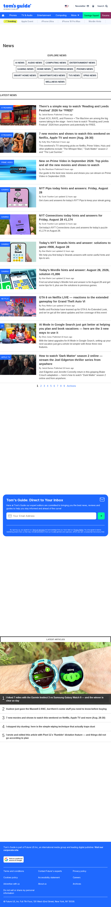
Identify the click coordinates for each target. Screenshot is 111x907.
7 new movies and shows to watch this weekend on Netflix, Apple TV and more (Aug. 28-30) (55, 718)
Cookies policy (10, 877)
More (73, 15)
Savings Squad (91, 15)
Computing (61, 15)
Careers (77, 877)
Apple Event (27, 21)
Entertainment (44, 15)
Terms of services (38, 530)
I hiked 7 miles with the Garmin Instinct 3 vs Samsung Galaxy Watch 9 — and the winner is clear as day (54, 699)
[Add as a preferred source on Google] (13, 859)
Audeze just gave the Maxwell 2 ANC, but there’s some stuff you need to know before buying (56, 709)
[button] (102, 6)
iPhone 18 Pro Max (71, 21)
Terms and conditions (13, 871)
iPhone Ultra (47, 21)
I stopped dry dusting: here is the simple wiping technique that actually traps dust (50, 726)
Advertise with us (11, 884)
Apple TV (5, 357)
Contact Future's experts (50, 871)
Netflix (5, 299)
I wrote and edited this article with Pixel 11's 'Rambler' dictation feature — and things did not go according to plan (56, 736)
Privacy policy (79, 871)
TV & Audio (27, 15)
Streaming (6, 107)
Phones (13, 15)
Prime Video (7, 162)
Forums (105, 15)
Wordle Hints (95, 21)
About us (42, 884)
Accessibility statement (49, 877)
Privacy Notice (78, 530)
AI (2, 326)
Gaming (5, 189)
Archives (71, 386)
